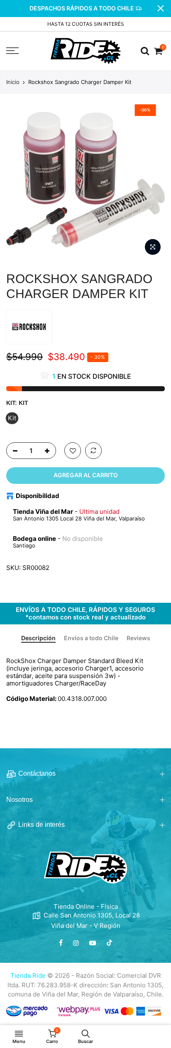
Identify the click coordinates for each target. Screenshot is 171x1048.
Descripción (38, 638)
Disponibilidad (37, 496)
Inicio (13, 82)
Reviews (138, 638)
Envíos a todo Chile (91, 638)
